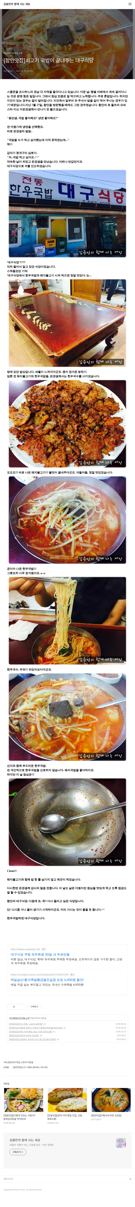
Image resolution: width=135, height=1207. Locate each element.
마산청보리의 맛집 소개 (19, 1018)
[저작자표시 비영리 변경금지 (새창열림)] (46, 1006)
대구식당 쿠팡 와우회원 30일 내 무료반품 (40, 954)
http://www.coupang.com (25, 949)
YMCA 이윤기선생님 (13, 1185)
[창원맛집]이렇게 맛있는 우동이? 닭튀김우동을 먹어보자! (36, 1027)
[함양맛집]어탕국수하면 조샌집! (24, 1035)
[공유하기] (18, 1006)
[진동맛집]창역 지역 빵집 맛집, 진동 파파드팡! (30, 1031)
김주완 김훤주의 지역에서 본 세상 (18, 1196)
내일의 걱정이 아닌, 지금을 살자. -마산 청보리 (31, 1144)
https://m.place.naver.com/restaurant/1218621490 (40, 974)
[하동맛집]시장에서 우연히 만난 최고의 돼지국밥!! (32, 1039)
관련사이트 (8, 1179)
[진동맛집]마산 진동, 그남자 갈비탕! (26, 1024)
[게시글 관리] (22, 1006)
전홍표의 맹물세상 (12, 1190)
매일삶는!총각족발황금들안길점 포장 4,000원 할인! (47, 980)
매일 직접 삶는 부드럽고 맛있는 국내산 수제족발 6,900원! (47, 984)
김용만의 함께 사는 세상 (17, 4)
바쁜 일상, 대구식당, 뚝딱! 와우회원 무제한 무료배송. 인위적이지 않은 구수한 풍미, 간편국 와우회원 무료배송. (66, 961)
